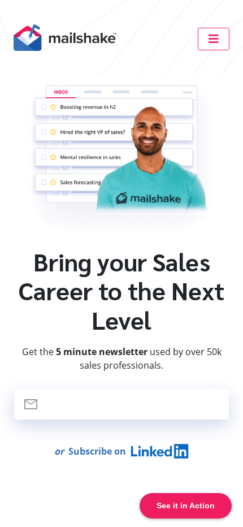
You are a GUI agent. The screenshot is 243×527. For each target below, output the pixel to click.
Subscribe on (92, 451)
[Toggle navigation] (213, 39)
